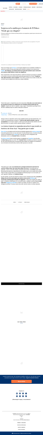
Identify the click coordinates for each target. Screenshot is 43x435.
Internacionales (27, 7)
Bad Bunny (32, 178)
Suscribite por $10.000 (33, 3)
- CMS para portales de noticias (22, 433)
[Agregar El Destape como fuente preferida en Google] (21, 39)
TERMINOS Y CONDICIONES (21, 422)
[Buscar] (13, 3)
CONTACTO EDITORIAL (21, 429)
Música (14, 202)
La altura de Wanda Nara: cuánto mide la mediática (18, 114)
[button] (2, 46)
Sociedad (20, 7)
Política (10, 7)
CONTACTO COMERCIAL (21, 427)
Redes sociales (27, 202)
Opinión (24, 9)
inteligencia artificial (11, 182)
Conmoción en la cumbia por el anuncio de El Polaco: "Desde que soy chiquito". (16, 64)
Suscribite (21, 381)
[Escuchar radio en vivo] (24, 4)
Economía (15, 7)
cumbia (16, 134)
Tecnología (11, 9)
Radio (28, 9)
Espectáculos (39, 7)
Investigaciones (18, 9)
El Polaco (20, 202)
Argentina (30, 138)
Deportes (33, 7)
